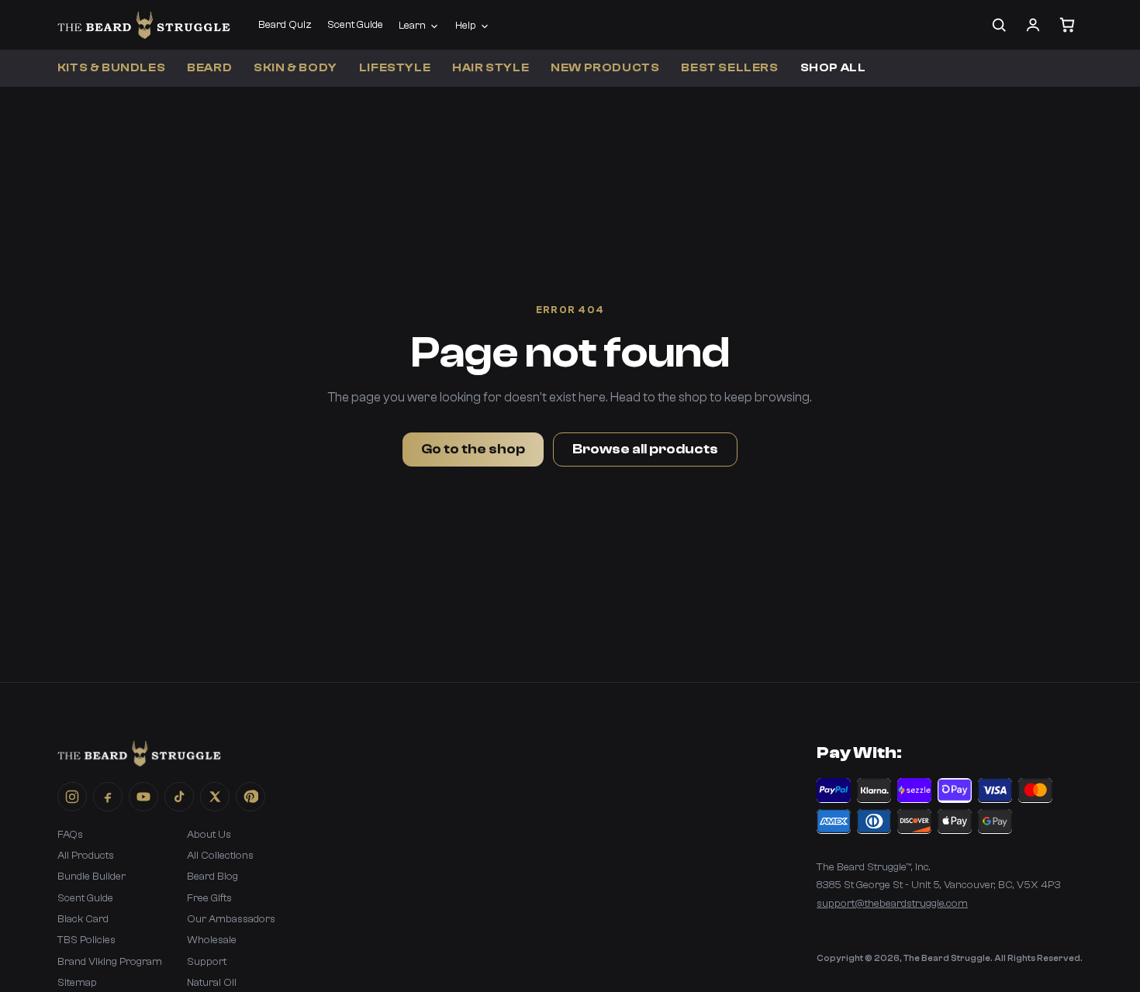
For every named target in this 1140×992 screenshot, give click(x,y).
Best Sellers (729, 67)
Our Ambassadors (231, 919)
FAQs (70, 834)
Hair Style (490, 67)
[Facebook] (108, 796)
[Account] (1032, 24)
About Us (209, 834)
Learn (412, 25)
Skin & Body (295, 67)
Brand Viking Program (109, 962)
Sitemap (77, 982)
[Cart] (1067, 24)
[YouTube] (143, 796)
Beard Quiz (285, 25)
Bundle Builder (91, 876)
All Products (85, 855)
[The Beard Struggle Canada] (143, 25)
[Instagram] (72, 796)
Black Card (83, 919)
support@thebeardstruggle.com (892, 903)
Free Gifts (209, 898)
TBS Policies (86, 940)
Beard (209, 67)
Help (465, 25)
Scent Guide (355, 25)
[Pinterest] (250, 796)
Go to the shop (473, 449)
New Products (605, 67)
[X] (215, 796)
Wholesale (212, 940)
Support (206, 962)
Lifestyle (394, 67)
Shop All (833, 67)
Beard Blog (212, 876)
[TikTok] (179, 796)
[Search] (998, 24)
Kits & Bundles (111, 67)
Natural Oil (212, 982)
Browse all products (645, 449)
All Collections (220, 855)
